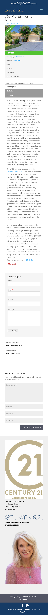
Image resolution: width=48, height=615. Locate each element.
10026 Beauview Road (14, 344)
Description (11, 87)
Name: (11, 280)
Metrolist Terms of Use (15, 172)
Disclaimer (23, 599)
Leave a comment (11, 24)
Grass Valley (17, 61)
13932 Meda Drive (13, 352)
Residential (20, 57)
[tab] (24, 86)
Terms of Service (29, 597)
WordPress (24, 612)
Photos (10, 95)
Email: (10, 290)
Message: (11, 309)
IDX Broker (30, 260)
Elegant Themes (23, 609)
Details (10, 91)
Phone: (10, 300)
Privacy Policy (15, 597)
